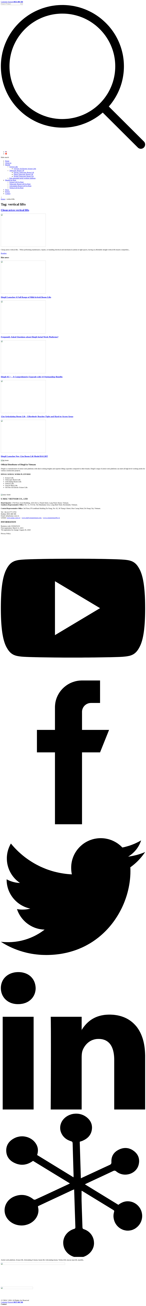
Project (7, 192)
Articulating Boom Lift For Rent (20, 186)
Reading (4, 253)
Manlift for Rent (10, 180)
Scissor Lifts (13, 167)
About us (8, 163)
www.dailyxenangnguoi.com (32, 518)
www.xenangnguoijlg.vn (51, 518)
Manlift (7, 165)
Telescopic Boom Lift (16, 170)
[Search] (22, 4)
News (7, 190)
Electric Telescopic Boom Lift (24, 172)
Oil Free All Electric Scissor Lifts (25, 169)
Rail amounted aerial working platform (22, 178)
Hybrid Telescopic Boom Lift (24, 176)
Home (7, 161)
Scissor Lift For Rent (16, 182)
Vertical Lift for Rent (16, 188)
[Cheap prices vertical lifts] (23, 246)
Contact (7, 193)
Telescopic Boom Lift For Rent (19, 184)
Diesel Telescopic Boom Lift (23, 174)
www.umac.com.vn (13, 518)
